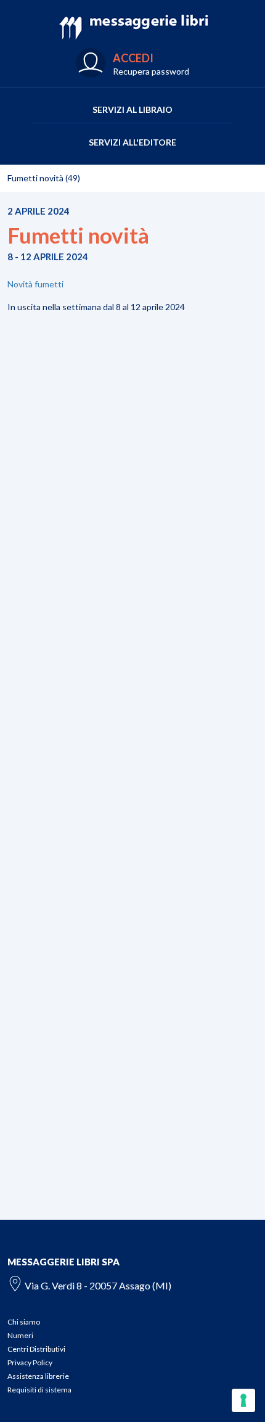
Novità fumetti (35, 284)
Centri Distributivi (36, 1349)
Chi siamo (23, 1321)
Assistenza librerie (38, 1376)
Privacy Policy (29, 1362)
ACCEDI (133, 58)
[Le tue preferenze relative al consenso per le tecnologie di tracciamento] (243, 1400)
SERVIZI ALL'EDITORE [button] (132, 142)
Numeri (20, 1335)
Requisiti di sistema (39, 1389)
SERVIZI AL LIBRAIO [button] (132, 109)
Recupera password (151, 71)
